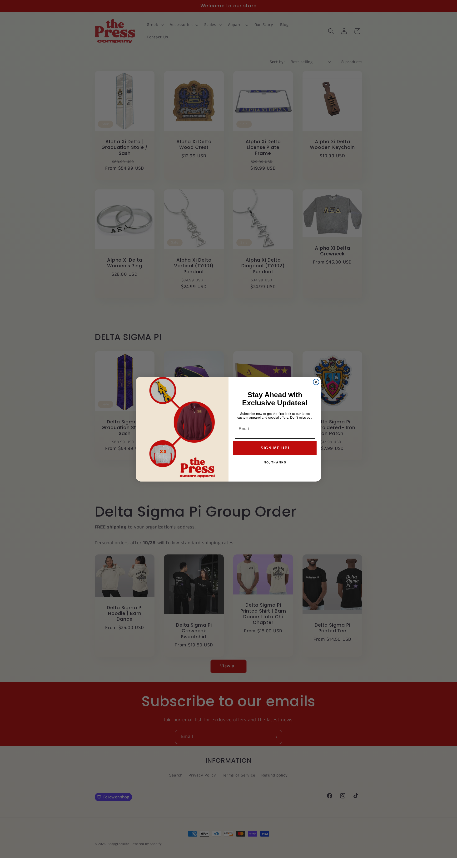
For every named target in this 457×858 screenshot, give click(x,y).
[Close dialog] (316, 382)
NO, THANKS (275, 462)
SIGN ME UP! (275, 448)
